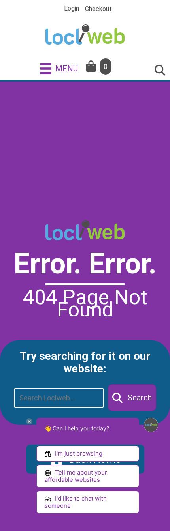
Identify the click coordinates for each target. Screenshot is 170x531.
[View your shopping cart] (91, 66)
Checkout (98, 9)
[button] (132, 397)
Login (71, 9)
